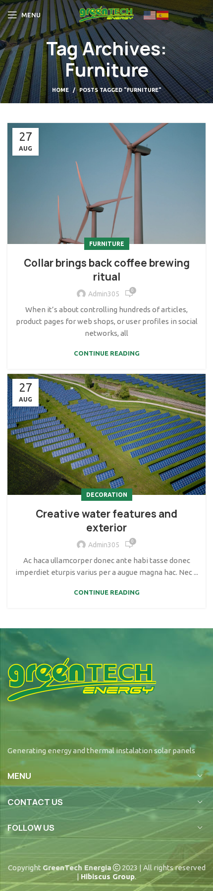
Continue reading (107, 353)
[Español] (163, 14)
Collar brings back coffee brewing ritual (107, 270)
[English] (150, 14)
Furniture (106, 244)
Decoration (106, 494)
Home (60, 90)
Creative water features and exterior (106, 520)
